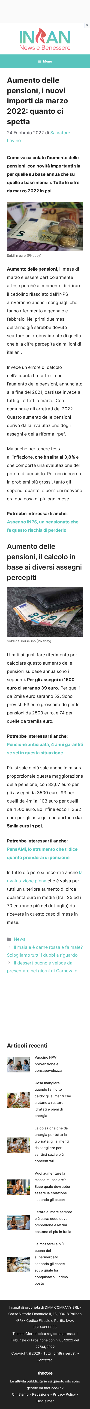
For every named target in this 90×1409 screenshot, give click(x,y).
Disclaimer (45, 1401)
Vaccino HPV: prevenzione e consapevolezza (48, 1064)
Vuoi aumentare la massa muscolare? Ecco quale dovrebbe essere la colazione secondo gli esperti (52, 1186)
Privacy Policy (64, 1394)
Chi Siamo (20, 1394)
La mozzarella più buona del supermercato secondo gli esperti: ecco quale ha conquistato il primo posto (51, 1264)
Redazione (40, 1394)
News (19, 939)
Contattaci (45, 1360)
